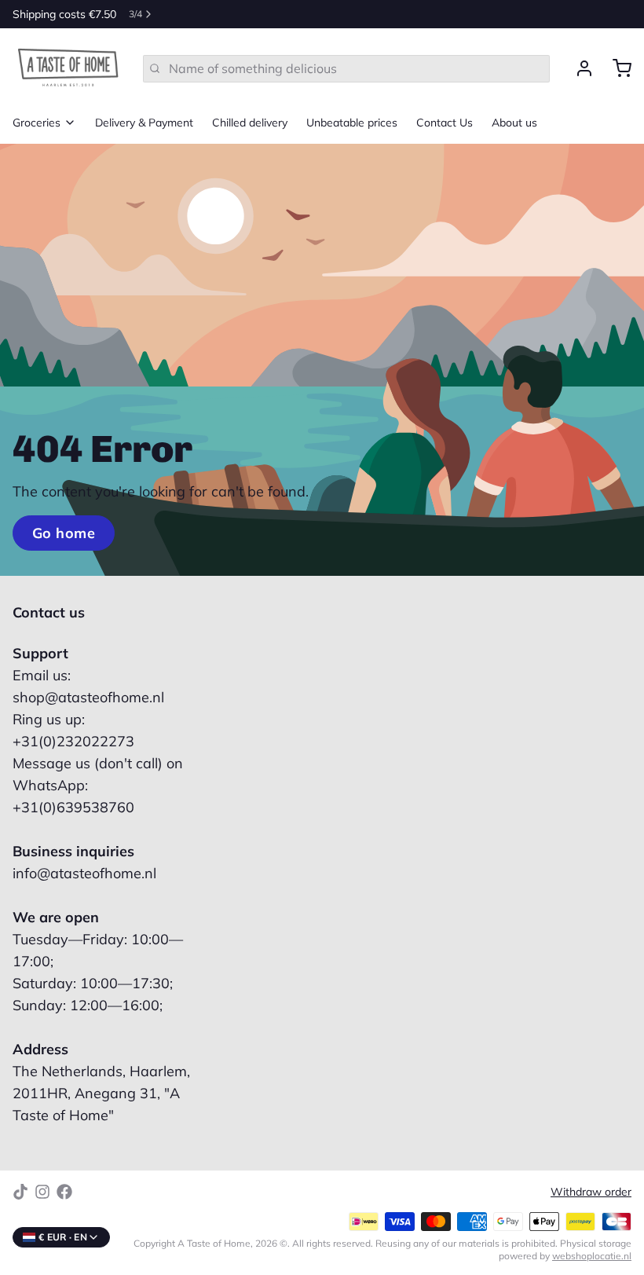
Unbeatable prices (351, 122)
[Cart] (615, 68)
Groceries (36, 122)
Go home (63, 533)
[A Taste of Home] (68, 68)
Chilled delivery (249, 122)
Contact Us (444, 122)
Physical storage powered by (565, 1249)
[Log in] (578, 68)
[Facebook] (64, 1192)
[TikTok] (20, 1192)
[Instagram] (42, 1192)
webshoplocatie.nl (591, 1256)
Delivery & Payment (144, 122)
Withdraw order (591, 1192)
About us (514, 122)
